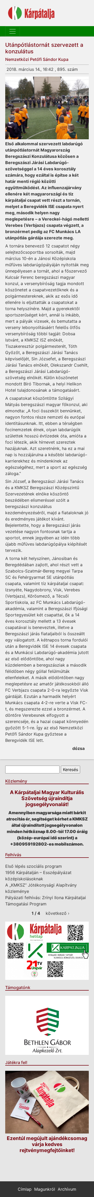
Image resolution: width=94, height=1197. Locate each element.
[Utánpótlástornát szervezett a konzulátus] (47, 108)
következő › (57, 913)
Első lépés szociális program (33, 866)
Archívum (67, 1189)
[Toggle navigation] (12, 31)
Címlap (25, 1189)
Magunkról (44, 1189)
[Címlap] (31, 13)
